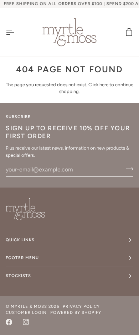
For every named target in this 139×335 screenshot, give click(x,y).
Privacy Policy (81, 306)
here (103, 84)
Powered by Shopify (75, 312)
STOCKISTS (18, 275)
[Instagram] (26, 322)
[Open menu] (16, 32)
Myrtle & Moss (29, 306)
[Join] (127, 168)
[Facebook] (9, 322)
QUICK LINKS (20, 239)
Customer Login (26, 312)
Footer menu (22, 257)
